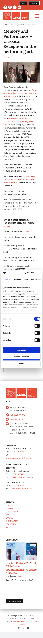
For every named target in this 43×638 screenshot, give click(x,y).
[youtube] (28, 628)
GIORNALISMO (12, 521)
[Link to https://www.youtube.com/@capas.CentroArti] (19, 7)
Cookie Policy (32, 621)
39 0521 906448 (17, 474)
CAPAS (8, 57)
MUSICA (9, 518)
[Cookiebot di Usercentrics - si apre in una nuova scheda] (26, 273)
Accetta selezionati (21, 357)
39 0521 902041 (17, 485)
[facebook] (15, 628)
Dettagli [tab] (17, 279)
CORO (8, 505)
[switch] (37, 326)
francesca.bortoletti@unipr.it (19, 458)
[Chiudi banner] (39, 273)
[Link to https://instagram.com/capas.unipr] (10, 7)
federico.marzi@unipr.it (22, 488)
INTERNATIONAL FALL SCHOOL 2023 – (20, 179)
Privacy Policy (19, 621)
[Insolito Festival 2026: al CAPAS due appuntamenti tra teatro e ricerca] (21, 551)
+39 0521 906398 (17, 415)
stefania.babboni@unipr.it (23, 477)
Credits (22, 624)
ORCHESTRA (11, 524)
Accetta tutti (21, 350)
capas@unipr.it (16, 419)
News (35, 25)
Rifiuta (21, 363)
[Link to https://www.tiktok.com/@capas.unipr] (15, 7)
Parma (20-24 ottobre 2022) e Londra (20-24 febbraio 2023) (20, 93)
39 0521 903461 (17, 451)
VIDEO (8, 514)
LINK (27, 231)
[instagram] (19, 628)
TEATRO (9, 508)
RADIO (8, 527)
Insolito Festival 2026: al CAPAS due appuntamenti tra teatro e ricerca (21, 568)
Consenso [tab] (7, 279)
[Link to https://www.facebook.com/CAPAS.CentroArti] (5, 7)
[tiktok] (24, 628)
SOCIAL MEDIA (12, 511)
